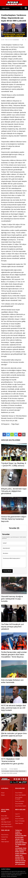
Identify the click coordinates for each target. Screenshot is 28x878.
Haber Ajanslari (19, 823)
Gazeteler (17, 816)
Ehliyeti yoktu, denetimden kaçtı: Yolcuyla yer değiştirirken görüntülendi (14, 491)
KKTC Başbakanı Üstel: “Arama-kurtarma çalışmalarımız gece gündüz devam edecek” (12, 762)
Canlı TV (17, 814)
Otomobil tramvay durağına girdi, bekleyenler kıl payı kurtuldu (12, 598)
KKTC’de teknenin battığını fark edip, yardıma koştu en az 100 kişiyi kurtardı (13, 707)
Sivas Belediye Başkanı (5, 818)
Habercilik (3, 839)
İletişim (3, 795)
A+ (23, 40)
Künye (2, 793)
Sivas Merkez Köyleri (20, 806)
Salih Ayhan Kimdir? (6, 824)
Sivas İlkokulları (19, 803)
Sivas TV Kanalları (20, 821)
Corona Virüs (4, 837)
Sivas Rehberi (18, 793)
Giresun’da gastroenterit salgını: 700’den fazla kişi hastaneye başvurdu (14, 518)
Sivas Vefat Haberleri (20, 795)
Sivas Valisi (4, 816)
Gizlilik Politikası (5, 869)
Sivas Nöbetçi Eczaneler (18, 798)
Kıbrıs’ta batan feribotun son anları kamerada (12, 681)
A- (25, 40)
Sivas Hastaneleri (19, 801)
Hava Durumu (4, 834)
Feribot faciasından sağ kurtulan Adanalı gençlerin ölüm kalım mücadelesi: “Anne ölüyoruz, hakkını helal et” (14, 655)
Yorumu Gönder (7, 571)
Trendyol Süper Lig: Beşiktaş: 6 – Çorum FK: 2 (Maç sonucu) (13, 464)
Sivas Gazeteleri (19, 818)
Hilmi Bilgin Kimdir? (6, 822)
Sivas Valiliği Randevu (6, 826)
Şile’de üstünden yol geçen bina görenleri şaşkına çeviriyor (14, 734)
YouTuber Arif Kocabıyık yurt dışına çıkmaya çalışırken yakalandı (12, 626)
